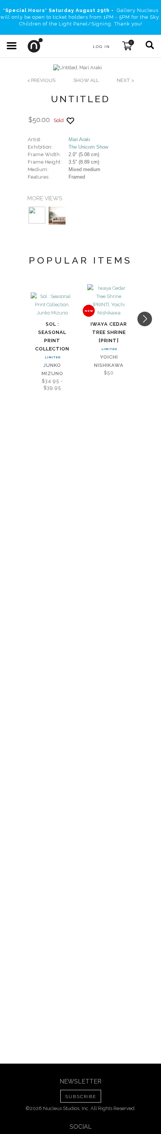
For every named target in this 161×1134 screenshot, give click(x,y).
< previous (41, 80)
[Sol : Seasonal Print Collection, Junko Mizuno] (52, 304)
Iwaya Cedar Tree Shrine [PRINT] (109, 332)
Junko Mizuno (52, 369)
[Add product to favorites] (70, 120)
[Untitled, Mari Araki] (77, 67)
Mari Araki (79, 139)
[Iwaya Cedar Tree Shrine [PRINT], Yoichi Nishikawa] (108, 300)
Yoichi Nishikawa (109, 361)
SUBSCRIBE (80, 1096)
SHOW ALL (86, 80)
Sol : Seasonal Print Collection (52, 336)
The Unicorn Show (88, 147)
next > (125, 80)
